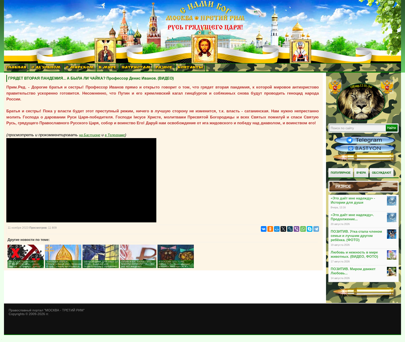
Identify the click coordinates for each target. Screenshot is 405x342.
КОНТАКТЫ (190, 68)
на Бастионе (89, 135)
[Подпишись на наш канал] (364, 143)
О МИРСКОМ (80, 68)
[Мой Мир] (277, 229)
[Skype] (309, 229)
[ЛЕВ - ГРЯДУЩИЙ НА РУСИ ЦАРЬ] (361, 120)
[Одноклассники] (270, 229)
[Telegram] (316, 229)
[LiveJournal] (290, 229)
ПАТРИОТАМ (136, 68)
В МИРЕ (107, 68)
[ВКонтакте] (263, 229)
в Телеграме (115, 135)
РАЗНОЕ (163, 68)
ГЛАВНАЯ (16, 68)
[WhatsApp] (303, 229)
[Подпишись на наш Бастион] (364, 151)
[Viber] (296, 229)
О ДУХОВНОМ (45, 68)
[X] (283, 229)
